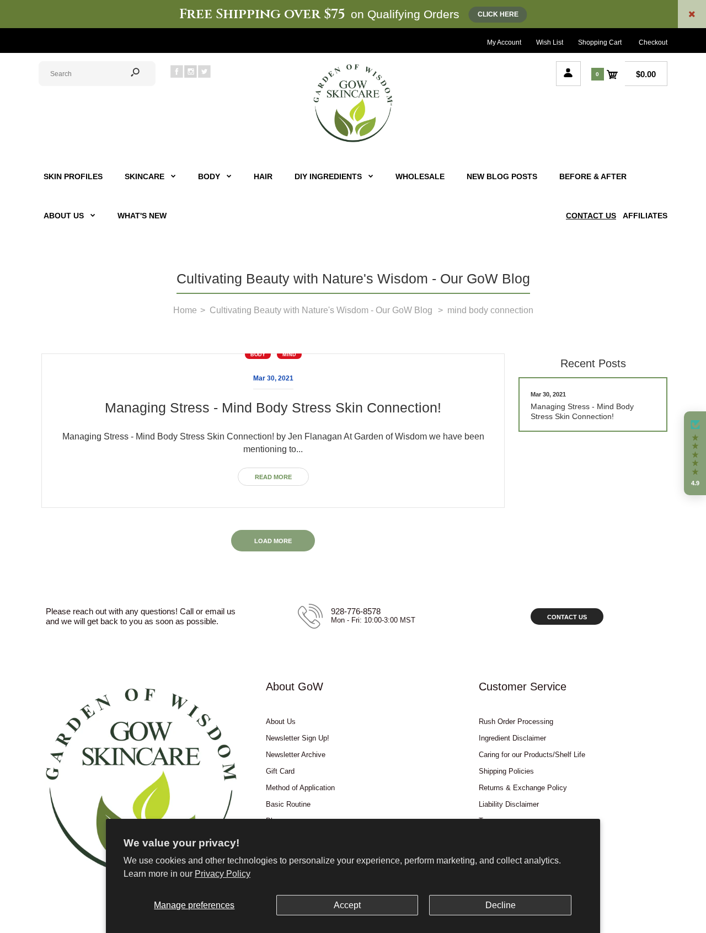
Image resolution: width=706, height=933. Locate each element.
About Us (281, 721)
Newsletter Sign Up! (297, 738)
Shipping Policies (506, 771)
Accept (347, 905)
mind (289, 354)
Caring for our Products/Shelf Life (532, 754)
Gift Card (280, 771)
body (257, 354)
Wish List (549, 42)
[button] (695, 453)
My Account (504, 42)
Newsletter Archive (295, 754)
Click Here (498, 14)
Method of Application (300, 788)
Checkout (653, 42)
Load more (273, 541)
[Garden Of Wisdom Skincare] (353, 141)
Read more (273, 477)
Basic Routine (288, 804)
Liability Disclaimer (509, 804)
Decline (500, 905)
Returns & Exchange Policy (523, 788)
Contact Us (567, 617)
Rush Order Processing (516, 721)
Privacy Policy (222, 873)
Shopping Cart (600, 42)
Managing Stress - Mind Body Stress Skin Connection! (273, 407)
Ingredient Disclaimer (512, 738)
